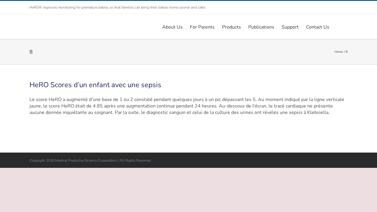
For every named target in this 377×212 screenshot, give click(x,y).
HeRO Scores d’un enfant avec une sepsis (95, 85)
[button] (338, 26)
